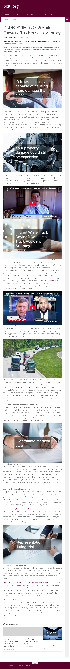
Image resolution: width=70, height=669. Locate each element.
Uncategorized (9, 19)
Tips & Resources (46, 14)
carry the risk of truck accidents (22, 387)
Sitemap (28, 665)
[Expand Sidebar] (67, 19)
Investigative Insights (32, 14)
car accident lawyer (52, 281)
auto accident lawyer (31, 60)
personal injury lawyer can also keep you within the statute (26, 509)
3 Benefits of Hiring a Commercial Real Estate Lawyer (31, 641)
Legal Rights (19, 14)
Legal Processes (8, 14)
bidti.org (11, 6)
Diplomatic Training (12, 37)
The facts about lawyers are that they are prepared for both (25, 582)
